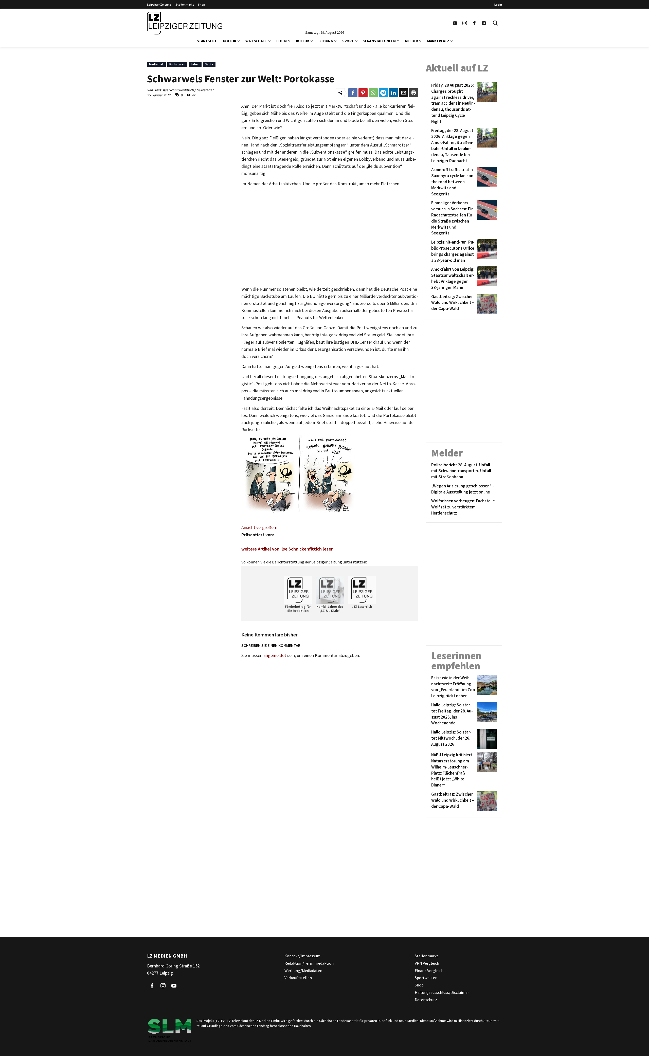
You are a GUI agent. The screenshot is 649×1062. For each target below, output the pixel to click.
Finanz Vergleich (429, 970)
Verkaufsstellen (298, 977)
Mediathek (156, 64)
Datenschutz (426, 999)
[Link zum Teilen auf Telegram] (383, 92)
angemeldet (274, 655)
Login (498, 4)
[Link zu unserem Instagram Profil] (465, 23)
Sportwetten (426, 977)
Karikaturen (177, 64)
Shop (201, 4)
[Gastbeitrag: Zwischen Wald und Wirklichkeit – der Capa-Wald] (486, 304)
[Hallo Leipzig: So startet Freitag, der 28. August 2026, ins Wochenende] (486, 714)
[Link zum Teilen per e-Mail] (403, 92)
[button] (238, 40)
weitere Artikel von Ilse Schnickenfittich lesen (287, 549)
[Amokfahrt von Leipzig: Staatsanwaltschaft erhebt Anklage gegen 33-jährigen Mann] (486, 278)
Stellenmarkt (184, 4)
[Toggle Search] (495, 23)
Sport (348, 41)
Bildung (325, 41)
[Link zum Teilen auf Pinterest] (363, 92)
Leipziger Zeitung (159, 4)
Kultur (302, 41)
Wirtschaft (256, 41)
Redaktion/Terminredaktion (309, 963)
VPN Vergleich (427, 963)
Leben (281, 41)
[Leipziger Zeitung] (184, 23)
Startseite (207, 41)
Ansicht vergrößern (259, 527)
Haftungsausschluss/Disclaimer (442, 992)
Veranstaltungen (379, 41)
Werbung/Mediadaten (303, 970)
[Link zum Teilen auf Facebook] (352, 92)
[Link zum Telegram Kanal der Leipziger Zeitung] (484, 23)
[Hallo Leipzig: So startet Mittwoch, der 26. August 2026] (486, 739)
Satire (209, 64)
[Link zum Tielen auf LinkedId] (393, 92)
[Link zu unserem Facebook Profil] (474, 23)
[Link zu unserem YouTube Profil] (455, 23)
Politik (229, 41)
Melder (411, 41)
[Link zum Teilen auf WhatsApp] (373, 92)
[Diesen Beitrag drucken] (413, 92)
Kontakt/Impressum (302, 955)
